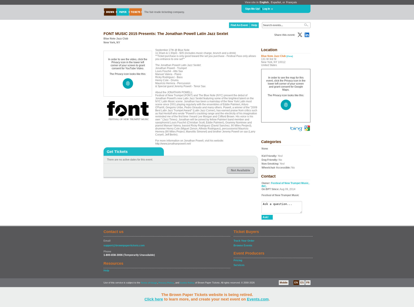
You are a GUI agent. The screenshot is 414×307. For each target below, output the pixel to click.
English (264, 2)
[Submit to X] (300, 35)
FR (308, 282)
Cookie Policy (187, 283)
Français (291, 2)
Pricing (238, 260)
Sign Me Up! (252, 8)
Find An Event (239, 25)
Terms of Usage (149, 283)
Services (239, 265)
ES (302, 282)
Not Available (240, 170)
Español (276, 2)
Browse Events (243, 245)
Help (254, 25)
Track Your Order (244, 240)
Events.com (258, 299)
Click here (153, 299)
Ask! (265, 217)
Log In (266, 8)
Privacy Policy (166, 283)
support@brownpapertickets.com (124, 245)
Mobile (284, 282)
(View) (289, 56)
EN (296, 282)
